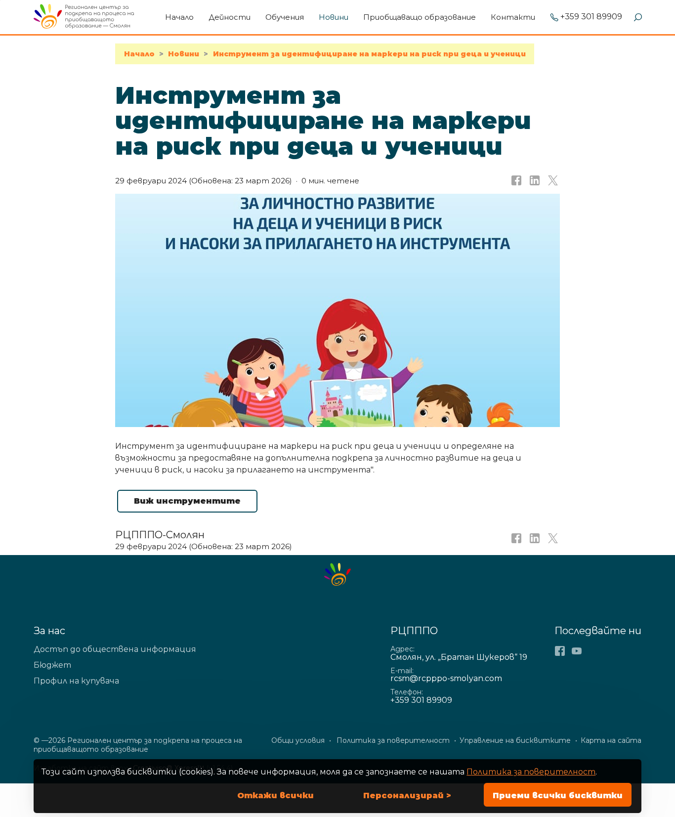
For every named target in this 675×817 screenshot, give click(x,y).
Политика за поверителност (530, 771)
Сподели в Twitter (552, 541)
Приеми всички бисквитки (558, 795)
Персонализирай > (407, 795)
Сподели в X (552, 181)
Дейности (230, 17)
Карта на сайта (611, 740)
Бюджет (52, 665)
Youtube (576, 650)
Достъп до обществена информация (115, 649)
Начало (179, 17)
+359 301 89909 (591, 17)
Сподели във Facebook (515, 181)
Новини (333, 17)
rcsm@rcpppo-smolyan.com (446, 678)
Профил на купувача (76, 681)
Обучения (284, 17)
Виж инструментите (187, 501)
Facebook (559, 650)
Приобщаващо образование (419, 17)
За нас (49, 631)
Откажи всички (275, 795)
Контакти (513, 17)
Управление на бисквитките (515, 740)
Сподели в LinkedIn (534, 181)
